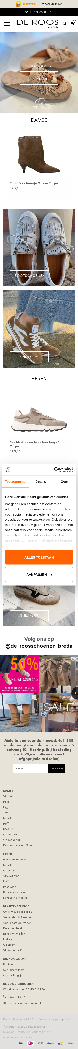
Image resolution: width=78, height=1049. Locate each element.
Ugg (6, 807)
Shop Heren (39, 78)
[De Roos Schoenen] (39, 24)
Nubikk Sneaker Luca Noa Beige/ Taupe (34, 444)
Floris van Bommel (15, 859)
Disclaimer (9, 1031)
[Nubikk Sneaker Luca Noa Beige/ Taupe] (39, 413)
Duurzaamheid (12, 928)
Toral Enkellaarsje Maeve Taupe (34, 183)
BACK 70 (9, 829)
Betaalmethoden (14, 933)
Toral (6, 812)
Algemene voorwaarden (17, 1037)
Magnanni (9, 870)
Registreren (10, 964)
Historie (8, 939)
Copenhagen (12, 840)
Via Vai (8, 796)
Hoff (6, 823)
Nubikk (7, 818)
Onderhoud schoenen (17, 912)
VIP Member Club (14, 950)
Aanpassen (36, 574)
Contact (9, 945)
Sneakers (29, 357)
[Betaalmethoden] (20, 1042)
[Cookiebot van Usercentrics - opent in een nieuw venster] (55, 469)
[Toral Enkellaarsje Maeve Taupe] (39, 154)
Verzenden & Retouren (17, 917)
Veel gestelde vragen (17, 923)
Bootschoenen (30, 275)
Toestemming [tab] (15, 481)
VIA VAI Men (11, 876)
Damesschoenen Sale (17, 845)
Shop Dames (39, 65)
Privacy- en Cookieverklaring (34, 1031)
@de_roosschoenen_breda (39, 646)
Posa (6, 801)
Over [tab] (64, 481)
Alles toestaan (39, 557)
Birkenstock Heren (14, 892)
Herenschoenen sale (16, 897)
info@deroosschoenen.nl (25, 1003)
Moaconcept (11, 834)
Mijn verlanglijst (13, 975)
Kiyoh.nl (68, 1019)
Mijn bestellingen (14, 969)
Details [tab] (40, 481)
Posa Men (9, 887)
